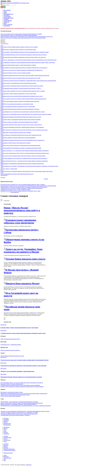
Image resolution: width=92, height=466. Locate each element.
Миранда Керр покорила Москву (22, 283)
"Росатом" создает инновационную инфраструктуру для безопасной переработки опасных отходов (25, 411)
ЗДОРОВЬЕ (6, 15)
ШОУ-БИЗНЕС (7, 10)
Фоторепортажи (25, 3)
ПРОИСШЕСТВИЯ (8, 18)
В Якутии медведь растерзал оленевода (10, 350)
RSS (4, 460)
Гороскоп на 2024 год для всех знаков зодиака (12, 384)
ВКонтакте (6, 456)
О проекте (5, 443)
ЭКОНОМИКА (7, 16)
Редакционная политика (9, 450)
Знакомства (6, 433)
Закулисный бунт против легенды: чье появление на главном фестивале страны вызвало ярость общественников (28, 185)
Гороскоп (5, 436)
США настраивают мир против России (10, 339)
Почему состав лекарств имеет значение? (11, 396)
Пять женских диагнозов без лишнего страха (12, 392)
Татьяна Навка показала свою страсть (25, 259)
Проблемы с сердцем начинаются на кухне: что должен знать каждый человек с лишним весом (24, 393)
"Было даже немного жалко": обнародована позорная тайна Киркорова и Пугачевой (21, 34)
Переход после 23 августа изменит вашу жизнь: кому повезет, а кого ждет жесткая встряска (23, 37)
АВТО (5, 11)
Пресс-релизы (6, 440)
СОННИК (5, 19)
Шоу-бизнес (3, 3)
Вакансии (5, 445)
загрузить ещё (4, 175)
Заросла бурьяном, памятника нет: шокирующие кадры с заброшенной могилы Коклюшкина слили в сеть (27, 36)
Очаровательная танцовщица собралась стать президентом (20, 221)
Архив (5, 441)
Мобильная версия (8, 452)
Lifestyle (9, 3)
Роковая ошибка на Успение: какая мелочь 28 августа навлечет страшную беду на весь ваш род (24, 187)
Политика (5, 418)
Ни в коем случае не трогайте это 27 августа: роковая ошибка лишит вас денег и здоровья (23, 184)
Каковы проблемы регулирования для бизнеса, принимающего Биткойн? (18, 404)
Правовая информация (9, 449)
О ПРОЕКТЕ (6, 25)
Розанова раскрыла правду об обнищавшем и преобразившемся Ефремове (19, 35)
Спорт (5, 431)
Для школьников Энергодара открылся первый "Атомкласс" (15, 415)
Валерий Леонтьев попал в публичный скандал (13, 28)
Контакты (5, 447)
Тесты (27, 28)
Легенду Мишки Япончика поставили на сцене (12, 355)
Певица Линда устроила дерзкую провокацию (40, 28)
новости (46, 178)
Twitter (5, 455)
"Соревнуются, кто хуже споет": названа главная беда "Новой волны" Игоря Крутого (22, 188)
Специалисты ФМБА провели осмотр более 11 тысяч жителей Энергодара (19, 413)
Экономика (6, 419)
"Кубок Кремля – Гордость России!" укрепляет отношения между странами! (19, 401)
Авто (4, 429)
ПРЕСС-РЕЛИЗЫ (7, 24)
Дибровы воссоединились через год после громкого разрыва (15, 189)
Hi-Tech (5, 422)
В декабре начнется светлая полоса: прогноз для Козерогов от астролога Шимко (20, 385)
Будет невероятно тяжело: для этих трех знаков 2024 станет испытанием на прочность (22, 382)
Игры (53, 28)
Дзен (4, 459)
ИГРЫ (5, 23)
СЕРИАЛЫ (6, 22)
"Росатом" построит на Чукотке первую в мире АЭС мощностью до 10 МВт (19, 412)
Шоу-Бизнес (6, 427)
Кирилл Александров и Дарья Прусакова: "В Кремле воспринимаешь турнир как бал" (22, 403)
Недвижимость (7, 424)
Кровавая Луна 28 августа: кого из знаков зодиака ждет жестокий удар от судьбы (20, 191)
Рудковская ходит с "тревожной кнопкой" (11, 344)
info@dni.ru (28, 464)
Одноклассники (7, 458)
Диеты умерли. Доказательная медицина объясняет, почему (15, 394)
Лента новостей (4, 43)
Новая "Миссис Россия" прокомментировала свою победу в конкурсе (22, 210)
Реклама (5, 446)
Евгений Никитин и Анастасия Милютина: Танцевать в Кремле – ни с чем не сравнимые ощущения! (26, 405)
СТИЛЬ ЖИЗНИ (7, 20)
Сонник (57, 28)
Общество (5, 421)
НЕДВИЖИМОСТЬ (16, 3)
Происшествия (7, 423)
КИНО (5, 12)
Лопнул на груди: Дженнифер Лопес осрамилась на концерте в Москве (23, 250)
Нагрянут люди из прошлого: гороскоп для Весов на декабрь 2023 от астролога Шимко (22, 386)
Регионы (5, 432)
